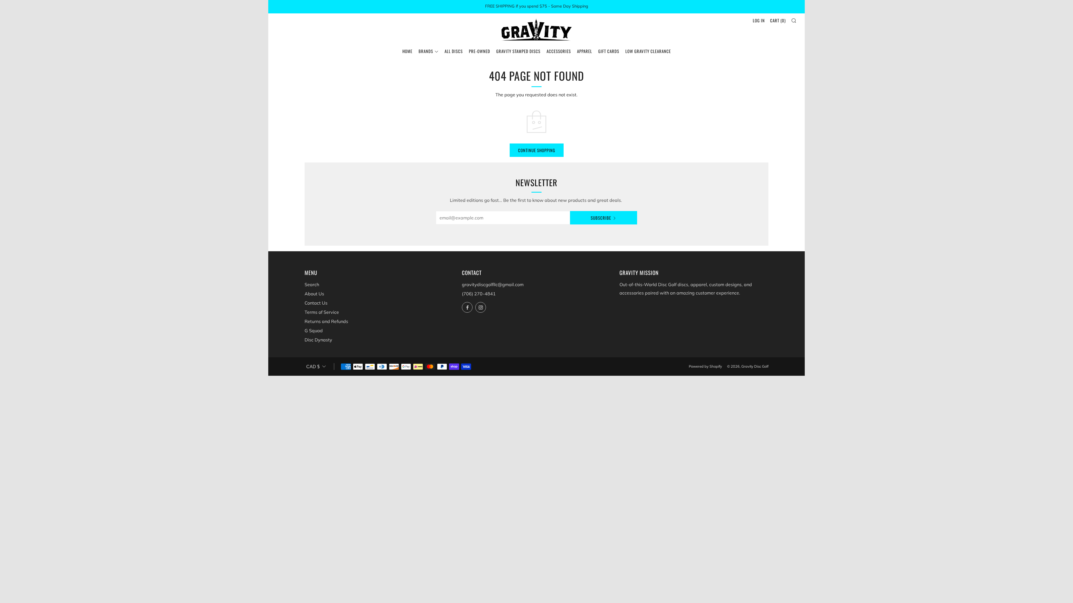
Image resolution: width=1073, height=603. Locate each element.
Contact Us (316, 303)
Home (407, 51)
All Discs (454, 51)
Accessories (559, 51)
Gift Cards (608, 51)
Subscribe (601, 218)
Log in (759, 20)
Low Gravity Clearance (648, 51)
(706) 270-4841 (479, 293)
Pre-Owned (479, 51)
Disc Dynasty (318, 340)
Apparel (584, 51)
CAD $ (313, 366)
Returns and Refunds (326, 321)
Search (312, 284)
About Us (314, 293)
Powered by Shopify (705, 366)
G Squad (314, 330)
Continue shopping (536, 150)
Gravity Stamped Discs (518, 51)
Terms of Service (322, 312)
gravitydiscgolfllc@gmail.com (493, 284)
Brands (426, 51)
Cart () (778, 20)
